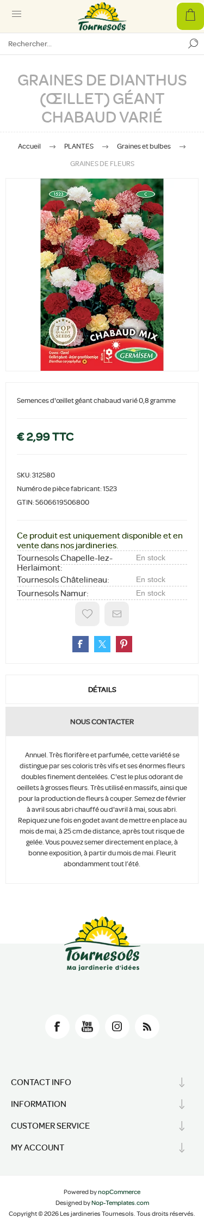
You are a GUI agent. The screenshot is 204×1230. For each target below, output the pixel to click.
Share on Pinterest (124, 644)
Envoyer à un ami (116, 614)
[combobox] (91, 43)
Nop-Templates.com (120, 1203)
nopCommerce (119, 1192)
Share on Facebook (80, 644)
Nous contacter (102, 721)
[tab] (102, 689)
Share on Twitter (102, 644)
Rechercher (193, 43)
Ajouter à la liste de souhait (87, 614)
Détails (102, 689)
